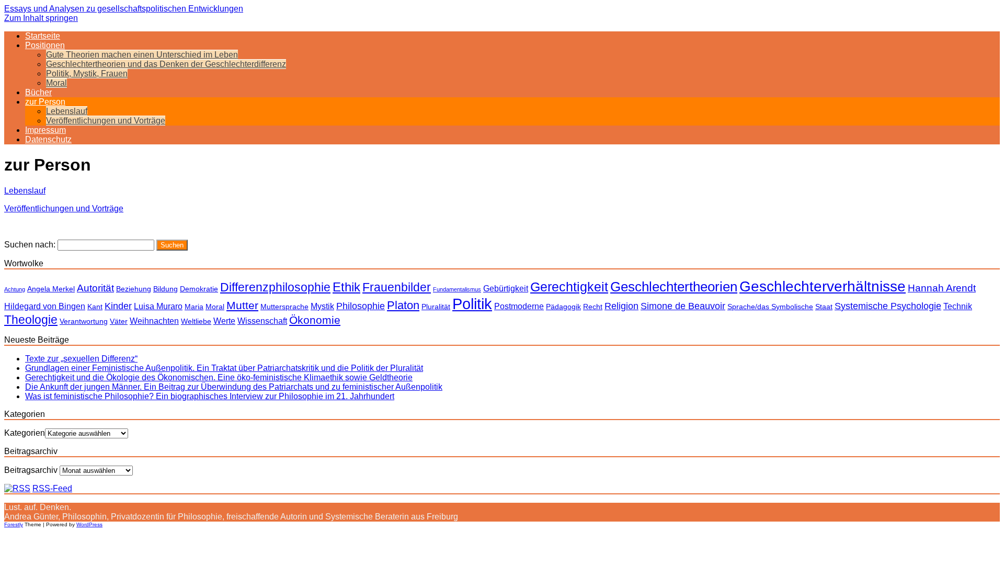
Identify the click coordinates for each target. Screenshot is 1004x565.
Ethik (346, 287)
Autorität (95, 287)
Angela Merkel (51, 289)
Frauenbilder (396, 287)
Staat (823, 306)
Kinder (118, 306)
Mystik (322, 306)
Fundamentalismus (457, 289)
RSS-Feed (52, 488)
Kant (94, 306)
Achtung (14, 289)
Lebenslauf (66, 111)
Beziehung (133, 289)
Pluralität (435, 306)
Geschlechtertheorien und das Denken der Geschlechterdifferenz (166, 64)
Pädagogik (563, 306)
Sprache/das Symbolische (770, 306)
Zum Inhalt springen (41, 18)
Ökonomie (314, 320)
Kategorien (24, 432)
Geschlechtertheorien (673, 286)
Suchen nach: (29, 244)
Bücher (38, 92)
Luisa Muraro (158, 306)
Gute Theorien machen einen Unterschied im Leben (142, 54)
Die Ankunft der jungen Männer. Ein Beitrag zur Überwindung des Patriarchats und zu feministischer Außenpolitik (233, 386)
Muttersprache (284, 306)
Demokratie (199, 289)
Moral (56, 82)
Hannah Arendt (942, 287)
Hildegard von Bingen (44, 306)
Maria (194, 306)
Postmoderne (519, 306)
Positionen (45, 45)
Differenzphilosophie (275, 287)
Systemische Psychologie (888, 306)
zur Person (45, 101)
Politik (472, 303)
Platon (403, 305)
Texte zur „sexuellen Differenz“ (81, 358)
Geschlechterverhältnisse (822, 286)
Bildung (165, 289)
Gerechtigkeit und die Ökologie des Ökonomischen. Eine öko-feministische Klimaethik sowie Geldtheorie (219, 377)
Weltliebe (196, 321)
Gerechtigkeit (569, 286)
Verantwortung (84, 321)
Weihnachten (154, 320)
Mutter (242, 305)
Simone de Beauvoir (683, 306)
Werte (224, 320)
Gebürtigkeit (505, 288)
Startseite (42, 35)
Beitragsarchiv (31, 470)
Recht (592, 306)
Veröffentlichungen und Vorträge (105, 120)
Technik (957, 306)
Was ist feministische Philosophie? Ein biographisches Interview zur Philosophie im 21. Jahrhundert (209, 396)
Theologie (31, 319)
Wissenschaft (262, 320)
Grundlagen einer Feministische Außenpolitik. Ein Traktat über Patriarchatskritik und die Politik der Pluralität (224, 368)
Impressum (45, 130)
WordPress (89, 524)
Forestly (13, 524)
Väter (119, 321)
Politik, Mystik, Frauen (87, 73)
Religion (621, 306)
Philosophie (360, 306)
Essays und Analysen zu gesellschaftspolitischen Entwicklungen (123, 8)
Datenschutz (48, 139)
